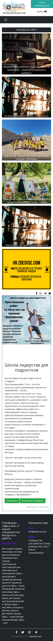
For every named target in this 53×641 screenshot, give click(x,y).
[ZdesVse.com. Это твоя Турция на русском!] (26, 226)
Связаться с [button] (12, 500)
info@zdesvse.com (37, 531)
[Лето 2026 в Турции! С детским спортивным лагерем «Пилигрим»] (26, 139)
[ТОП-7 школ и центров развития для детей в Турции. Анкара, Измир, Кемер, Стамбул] (26, 183)
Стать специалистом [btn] (42, 4)
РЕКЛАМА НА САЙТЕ (26, 29)
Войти (40, 11)
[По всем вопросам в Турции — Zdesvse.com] (26, 96)
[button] (5, 328)
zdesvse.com (35, 636)
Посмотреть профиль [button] (33, 500)
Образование (32, 507)
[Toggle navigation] (5, 19)
